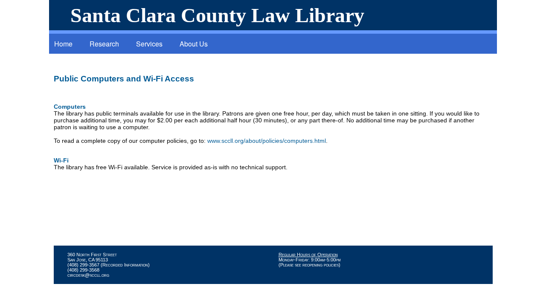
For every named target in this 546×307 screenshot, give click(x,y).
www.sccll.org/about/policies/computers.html (266, 140)
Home (63, 44)
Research (104, 44)
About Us (194, 44)
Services (149, 44)
